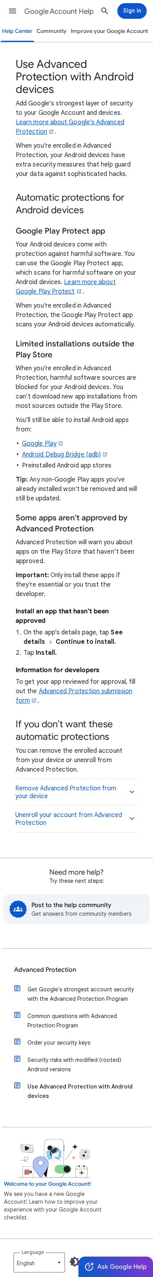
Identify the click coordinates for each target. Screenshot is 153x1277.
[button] (12, 11)
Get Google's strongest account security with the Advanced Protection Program (80, 994)
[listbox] (39, 1262)
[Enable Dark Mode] (74, 1261)
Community (51, 31)
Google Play (39, 443)
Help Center (17, 31)
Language (33, 1252)
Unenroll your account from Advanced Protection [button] (68, 819)
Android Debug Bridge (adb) (61, 454)
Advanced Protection (45, 970)
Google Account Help (59, 11)
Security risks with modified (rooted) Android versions (74, 1064)
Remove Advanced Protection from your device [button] (65, 792)
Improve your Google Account (109, 31)
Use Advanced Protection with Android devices (80, 1091)
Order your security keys (58, 1042)
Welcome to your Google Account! (47, 1184)
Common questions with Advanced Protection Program (72, 1021)
